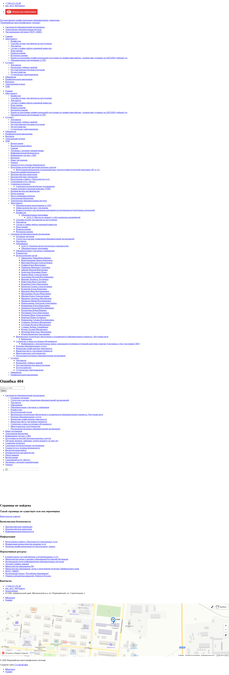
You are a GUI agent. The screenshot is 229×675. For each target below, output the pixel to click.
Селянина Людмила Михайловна (36, 322)
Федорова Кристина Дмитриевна (36, 332)
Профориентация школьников (18, 79)
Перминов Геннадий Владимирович (37, 308)
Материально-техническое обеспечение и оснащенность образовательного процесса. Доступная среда (62, 336)
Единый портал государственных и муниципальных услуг (31, 557)
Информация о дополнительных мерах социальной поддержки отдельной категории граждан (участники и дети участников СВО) (80, 344)
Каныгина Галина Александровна (36, 286)
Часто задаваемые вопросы (23, 196)
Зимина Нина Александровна (34, 274)
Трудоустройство (18, 72)
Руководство (21, 253)
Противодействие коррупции (24, 174)
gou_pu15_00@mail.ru (15, 6)
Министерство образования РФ (19, 566)
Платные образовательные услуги (31, 346)
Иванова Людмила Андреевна (35, 279)
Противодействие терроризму (24, 177)
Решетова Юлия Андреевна (33, 317)
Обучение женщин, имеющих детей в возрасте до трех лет (31, 441)
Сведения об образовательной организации (25, 27)
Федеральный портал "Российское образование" (27, 573)
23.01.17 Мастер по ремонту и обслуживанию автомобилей (53, 217)
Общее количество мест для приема (32, 208)
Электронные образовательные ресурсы (23, 29)
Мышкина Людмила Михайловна (36, 298)
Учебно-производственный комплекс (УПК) (31, 189)
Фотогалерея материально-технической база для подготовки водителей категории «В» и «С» (58, 170)
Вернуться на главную (10, 516)
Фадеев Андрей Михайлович (34, 329)
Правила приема (18, 53)
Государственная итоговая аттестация (28, 70)
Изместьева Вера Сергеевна (33, 282)
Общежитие (10, 77)
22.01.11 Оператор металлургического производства (45, 246)
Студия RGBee (21, 665)
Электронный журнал (15, 84)
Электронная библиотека (22, 198)
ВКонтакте (10, 598)
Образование (22, 243)
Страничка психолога (20, 184)
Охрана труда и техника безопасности (28, 165)
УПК (7, 86)
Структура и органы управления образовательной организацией (45, 239)
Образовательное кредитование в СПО (28, 60)
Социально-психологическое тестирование (35, 186)
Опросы (14, 162)
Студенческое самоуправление (24, 74)
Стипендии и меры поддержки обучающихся (36, 341)
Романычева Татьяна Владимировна (37, 320)
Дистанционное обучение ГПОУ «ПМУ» (23, 32)
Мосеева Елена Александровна (35, 296)
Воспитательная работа (21, 146)
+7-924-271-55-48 (13, 3)
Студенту (9, 62)
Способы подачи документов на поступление (31, 43)
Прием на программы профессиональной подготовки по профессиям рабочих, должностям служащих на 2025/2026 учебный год (69, 58)
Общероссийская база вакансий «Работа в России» (28, 576)
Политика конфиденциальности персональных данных (30, 546)
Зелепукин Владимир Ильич (34, 272)
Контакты (9, 82)
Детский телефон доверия (17, 564)
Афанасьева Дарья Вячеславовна (36, 258)
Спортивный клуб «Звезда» (23, 181)
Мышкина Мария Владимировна (36, 301)
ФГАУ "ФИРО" (12, 571)
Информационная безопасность (25, 153)
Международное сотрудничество (31, 353)
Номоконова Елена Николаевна (35, 305)
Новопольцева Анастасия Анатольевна (39, 303)
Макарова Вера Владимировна (35, 291)
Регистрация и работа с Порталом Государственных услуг (31, 542)
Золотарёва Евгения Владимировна (37, 277)
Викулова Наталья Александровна (36, 263)
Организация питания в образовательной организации (40, 356)
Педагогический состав (26, 255)
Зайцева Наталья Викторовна (34, 270)
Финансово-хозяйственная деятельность (34, 348)
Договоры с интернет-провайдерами (27, 150)
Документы (16, 46)
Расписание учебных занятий (24, 67)
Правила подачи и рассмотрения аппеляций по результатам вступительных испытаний (55, 210)
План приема (17, 51)
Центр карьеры (17, 193)
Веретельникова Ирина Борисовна (36, 260)
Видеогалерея (17, 143)
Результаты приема (19, 55)
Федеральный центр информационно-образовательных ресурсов (34, 561)
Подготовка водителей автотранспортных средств (33, 167)
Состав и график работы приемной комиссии (31, 48)
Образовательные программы (34, 215)
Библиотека (26, 339)
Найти (3, 391)
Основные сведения (25, 236)
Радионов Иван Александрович (35, 315)
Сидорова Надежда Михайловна (36, 325)
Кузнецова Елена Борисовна (34, 289)
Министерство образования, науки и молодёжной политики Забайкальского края (42, 569)
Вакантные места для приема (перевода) (34, 351)
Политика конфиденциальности (25, 172)
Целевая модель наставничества (25, 191)
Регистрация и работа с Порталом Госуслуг (30, 179)
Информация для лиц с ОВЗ (23, 155)
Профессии (16, 41)
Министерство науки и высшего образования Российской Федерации (36, 559)
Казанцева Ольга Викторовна (34, 284)
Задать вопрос (11, 591)
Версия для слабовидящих (23, 11)
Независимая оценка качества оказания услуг (25, 544)
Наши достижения (19, 160)
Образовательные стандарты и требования (35, 251)
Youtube (8, 600)
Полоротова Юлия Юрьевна (34, 310)
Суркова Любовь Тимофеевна (34, 327)
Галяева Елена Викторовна (33, 265)
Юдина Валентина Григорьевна (35, 334)
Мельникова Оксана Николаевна (36, 294)
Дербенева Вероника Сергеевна (35, 267)
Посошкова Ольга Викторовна (35, 313)
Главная (8, 36)
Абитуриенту (11, 39)
